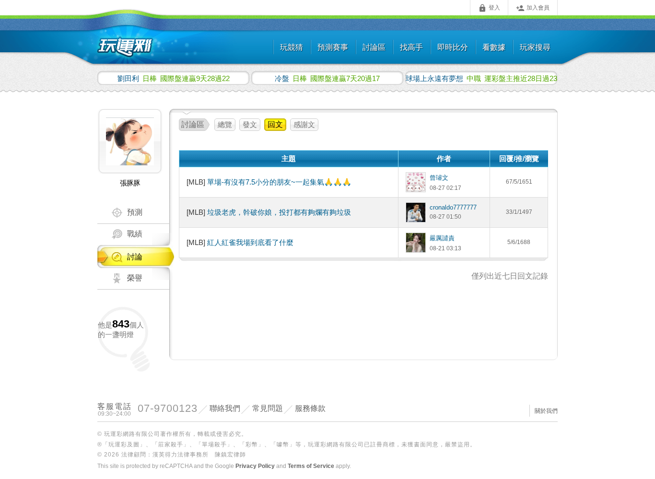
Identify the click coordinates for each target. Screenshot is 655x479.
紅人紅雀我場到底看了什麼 (250, 242)
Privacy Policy (255, 466)
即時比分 (452, 47)
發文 (250, 124)
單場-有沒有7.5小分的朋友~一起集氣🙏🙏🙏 (279, 182)
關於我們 (546, 411)
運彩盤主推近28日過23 (481, 78)
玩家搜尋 (535, 47)
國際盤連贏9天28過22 (173, 78)
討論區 (374, 47)
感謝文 (304, 124)
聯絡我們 (225, 408)
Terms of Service (311, 466)
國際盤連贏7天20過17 (327, 78)
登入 (489, 8)
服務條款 (310, 408)
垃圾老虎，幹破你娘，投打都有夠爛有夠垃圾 (279, 212)
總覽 (225, 124)
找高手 (411, 47)
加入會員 (533, 8)
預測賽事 (332, 47)
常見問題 (267, 408)
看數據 (493, 47)
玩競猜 (291, 47)
